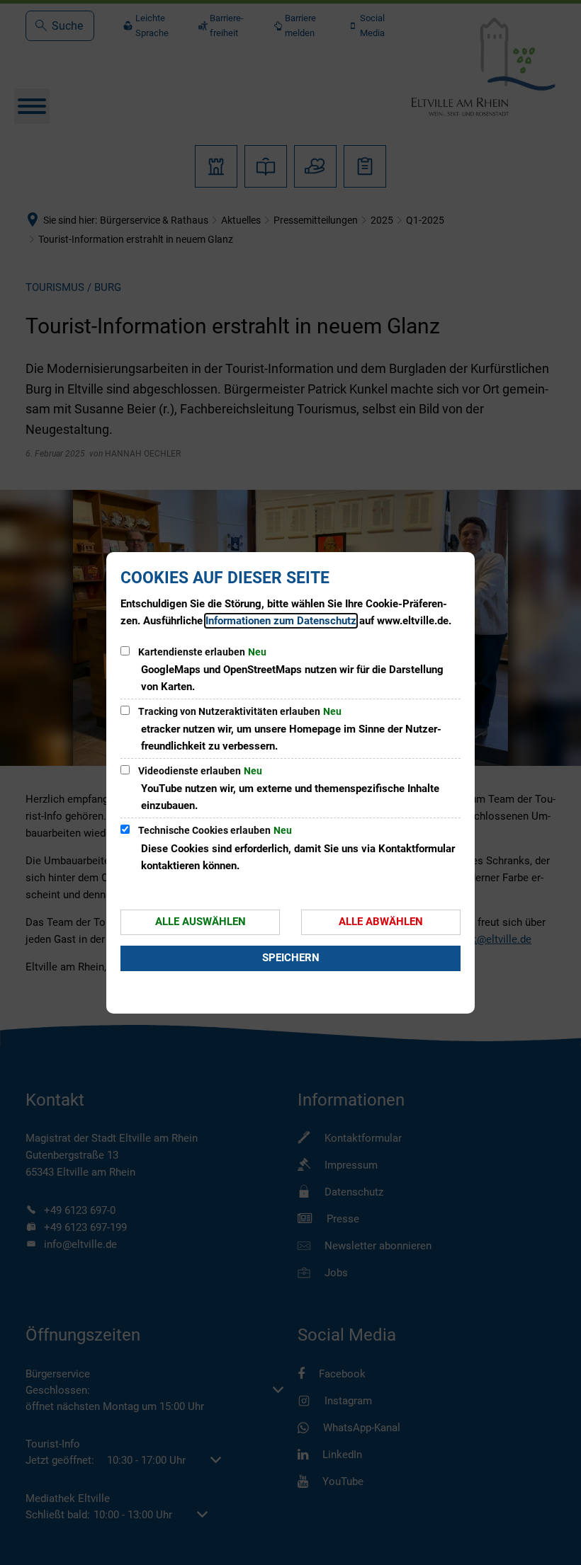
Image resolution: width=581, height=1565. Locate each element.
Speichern (291, 957)
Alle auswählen (200, 921)
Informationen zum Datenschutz (280, 620)
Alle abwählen (381, 921)
